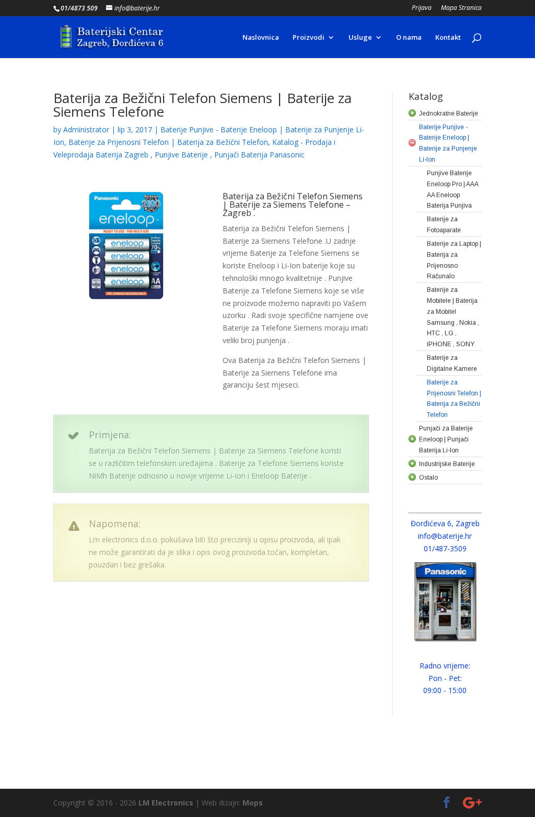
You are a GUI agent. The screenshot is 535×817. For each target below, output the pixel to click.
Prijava (422, 8)
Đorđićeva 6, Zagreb (445, 523)
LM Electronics (165, 803)
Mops (252, 803)
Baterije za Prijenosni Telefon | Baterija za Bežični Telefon (168, 142)
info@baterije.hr (445, 536)
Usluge (360, 37)
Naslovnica (260, 37)
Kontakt (448, 37)
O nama (409, 37)
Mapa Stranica (461, 8)
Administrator (86, 129)
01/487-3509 (445, 548)
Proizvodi (308, 37)
